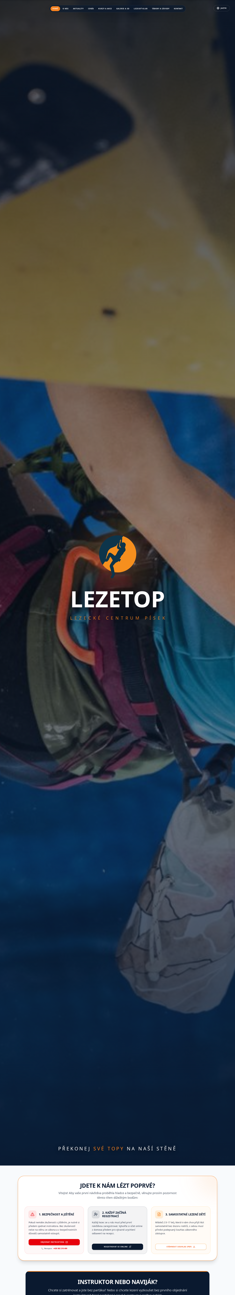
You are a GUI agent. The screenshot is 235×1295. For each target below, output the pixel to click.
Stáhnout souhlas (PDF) (179, 1247)
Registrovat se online (116, 1247)
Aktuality (78, 8)
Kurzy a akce (105, 8)
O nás (66, 8)
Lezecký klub (141, 8)
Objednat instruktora (52, 1242)
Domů (55, 8)
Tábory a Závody (160, 8)
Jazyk (224, 8)
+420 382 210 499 (60, 1248)
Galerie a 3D (122, 8)
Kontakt (178, 8)
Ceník (91, 8)
